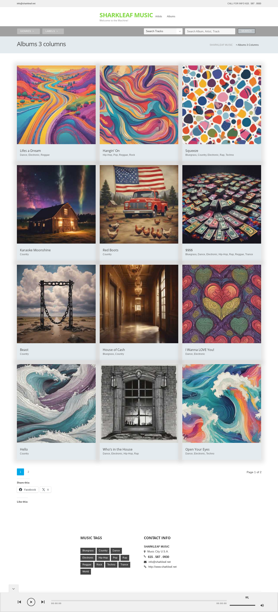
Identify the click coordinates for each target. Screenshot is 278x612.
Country (103, 550)
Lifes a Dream (30, 150)
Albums (171, 16)
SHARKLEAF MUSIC (126, 15)
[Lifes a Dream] (56, 104)
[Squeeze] (221, 104)
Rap (125, 557)
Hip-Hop (103, 557)
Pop (115, 557)
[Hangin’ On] (139, 104)
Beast (24, 349)
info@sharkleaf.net (26, 3)
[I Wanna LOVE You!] (221, 304)
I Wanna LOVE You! (199, 349)
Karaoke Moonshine (35, 250)
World (85, 571)
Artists (158, 16)
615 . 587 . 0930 (253, 3)
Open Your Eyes (197, 449)
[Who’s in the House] (139, 403)
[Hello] (56, 403)
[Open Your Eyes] (221, 403)
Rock (99, 564)
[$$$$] (221, 204)
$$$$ (189, 250)
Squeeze (191, 150)
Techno (111, 564)
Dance (116, 550)
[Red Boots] (139, 204)
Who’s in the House (117, 449)
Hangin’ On (111, 150)
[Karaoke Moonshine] (56, 204)
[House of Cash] (139, 304)
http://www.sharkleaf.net (162, 566)
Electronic (87, 557)
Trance (124, 564)
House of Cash (114, 349)
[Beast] (56, 304)
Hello (24, 449)
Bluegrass (88, 550)
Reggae (86, 564)
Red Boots (110, 250)
